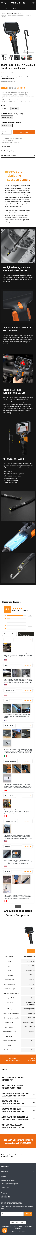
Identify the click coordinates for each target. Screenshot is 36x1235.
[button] (18, 147)
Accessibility (18, 1228)
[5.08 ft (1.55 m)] (7, 127)
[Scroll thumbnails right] (33, 57)
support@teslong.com (11, 1183)
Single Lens (5, 108)
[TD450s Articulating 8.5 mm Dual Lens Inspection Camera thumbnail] (4, 58)
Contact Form (5, 1187)
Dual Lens (14, 108)
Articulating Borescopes (14, 13)
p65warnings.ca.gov (7, 1156)
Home (3, 13)
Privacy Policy (28, 1226)
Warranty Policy (6, 1226)
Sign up (28, 1214)
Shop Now (31, 951)
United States (17, 1222)
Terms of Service (17, 1226)
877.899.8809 (10, 1180)
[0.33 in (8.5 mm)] (7, 119)
